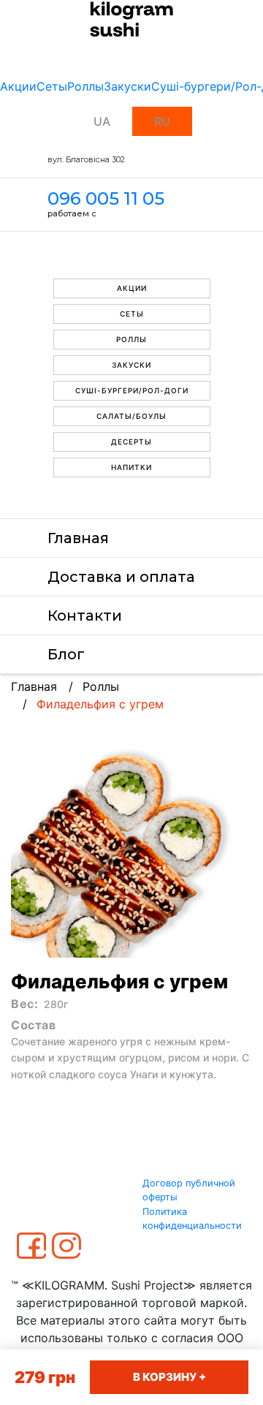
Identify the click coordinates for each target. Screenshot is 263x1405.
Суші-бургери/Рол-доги (131, 390)
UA (102, 121)
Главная (78, 538)
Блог (66, 654)
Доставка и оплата (121, 576)
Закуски (127, 86)
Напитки (131, 467)
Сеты (52, 86)
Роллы (85, 86)
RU (162, 121)
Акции (18, 86)
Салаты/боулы (131, 416)
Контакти (84, 615)
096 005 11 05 (105, 198)
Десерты (131, 441)
